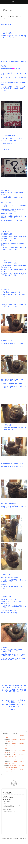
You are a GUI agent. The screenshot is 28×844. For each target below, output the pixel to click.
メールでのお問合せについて (9, 811)
